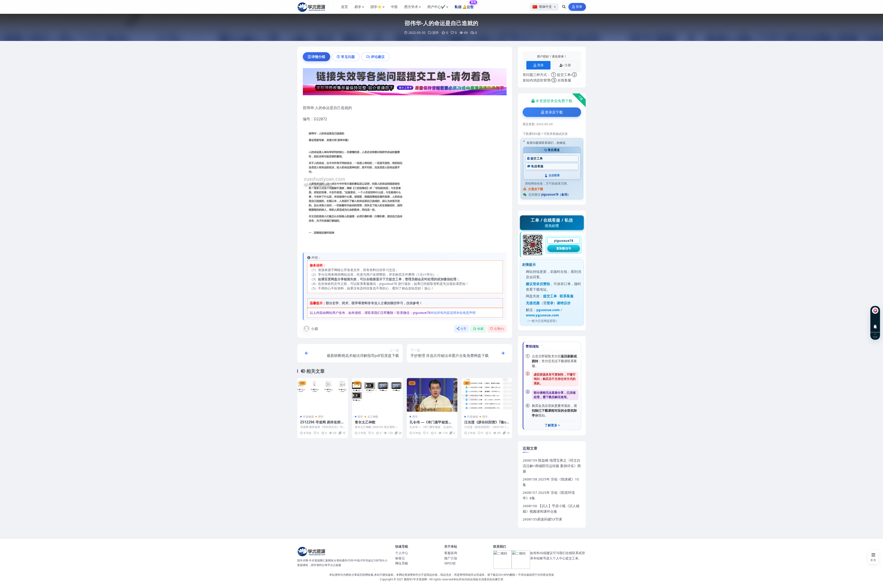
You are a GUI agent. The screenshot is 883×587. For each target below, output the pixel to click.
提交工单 (536, 158)
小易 (314, 328)
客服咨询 (450, 553)
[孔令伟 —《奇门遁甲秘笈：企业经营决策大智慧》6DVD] (432, 395)
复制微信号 (563, 248)
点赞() (499, 328)
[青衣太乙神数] (377, 395)
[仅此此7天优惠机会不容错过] (405, 83)
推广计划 (450, 558)
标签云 (400, 558)
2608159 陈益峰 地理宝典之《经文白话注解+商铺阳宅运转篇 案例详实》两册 (552, 466)
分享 (463, 328)
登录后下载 (554, 112)
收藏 (480, 328)
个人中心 (401, 553)
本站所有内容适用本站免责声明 (453, 312)
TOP (875, 336)
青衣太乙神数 (365, 422)
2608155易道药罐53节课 (542, 519)
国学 (435, 32)
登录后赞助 (541, 283)
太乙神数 (372, 417)
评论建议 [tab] (378, 56)
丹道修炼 (308, 417)
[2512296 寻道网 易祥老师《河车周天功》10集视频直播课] (322, 395)
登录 (579, 7)
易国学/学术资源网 (415, 579)
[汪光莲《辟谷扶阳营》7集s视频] (487, 395)
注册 (568, 65)
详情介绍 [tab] (318, 56)
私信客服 (537, 166)
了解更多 (551, 425)
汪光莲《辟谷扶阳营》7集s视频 (485, 424)
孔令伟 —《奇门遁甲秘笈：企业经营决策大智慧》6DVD (431, 424)
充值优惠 (533, 303)
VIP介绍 (450, 563)
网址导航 (401, 563)
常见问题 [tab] (348, 56)
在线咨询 (875, 323)
